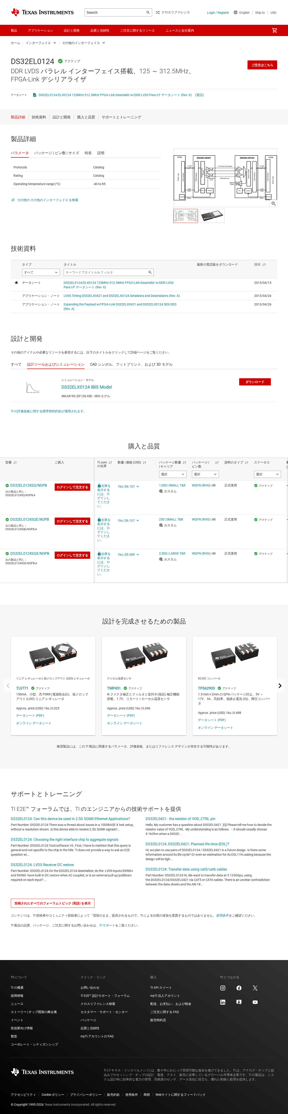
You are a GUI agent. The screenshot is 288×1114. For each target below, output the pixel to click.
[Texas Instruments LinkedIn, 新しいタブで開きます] (222, 1004)
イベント (17, 1020)
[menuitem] (274, 30)
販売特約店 (158, 1020)
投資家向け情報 (22, 1028)
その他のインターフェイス (81, 43)
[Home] (42, 12)
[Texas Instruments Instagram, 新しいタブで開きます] (222, 989)
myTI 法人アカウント (165, 995)
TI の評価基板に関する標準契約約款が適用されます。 (49, 411)
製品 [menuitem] (14, 30)
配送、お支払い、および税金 (170, 1004)
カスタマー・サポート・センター (104, 1012)
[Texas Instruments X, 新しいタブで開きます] (255, 989)
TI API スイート (161, 987)
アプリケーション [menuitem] (40, 30)
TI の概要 (17, 987)
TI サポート (107, 925)
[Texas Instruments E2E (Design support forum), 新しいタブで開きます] (239, 1004)
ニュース (17, 1004)
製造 (14, 1036)
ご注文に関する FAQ (164, 1012)
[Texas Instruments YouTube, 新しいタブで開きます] (255, 1004)
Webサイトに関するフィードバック (180, 1094)
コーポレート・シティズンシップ (34, 1044)
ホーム (15, 43)
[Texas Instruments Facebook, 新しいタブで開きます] (239, 989)
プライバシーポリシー (85, 1094)
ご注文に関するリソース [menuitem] (137, 30)
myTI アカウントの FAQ (97, 1036)
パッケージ (88, 1020)
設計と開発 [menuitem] (72, 30)
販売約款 (113, 1094)
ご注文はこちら (262, 65)
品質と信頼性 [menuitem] (99, 30)
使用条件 (222, 915)
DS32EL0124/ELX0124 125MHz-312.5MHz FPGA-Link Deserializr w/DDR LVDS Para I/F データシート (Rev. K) (115, 95)
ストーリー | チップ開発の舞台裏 (34, 1012)
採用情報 (17, 995)
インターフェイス (38, 43)
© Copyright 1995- (27, 1104)
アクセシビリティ (23, 1094)
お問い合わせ (90, 987)
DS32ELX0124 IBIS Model (86, 387)
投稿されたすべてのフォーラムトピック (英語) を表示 (53, 903)
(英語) (199, 95)
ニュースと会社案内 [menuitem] (180, 30)
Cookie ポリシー (53, 1094)
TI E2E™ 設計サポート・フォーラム (105, 995)
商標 (147, 1094)
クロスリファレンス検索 (98, 1004)
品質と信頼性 (90, 1028)
